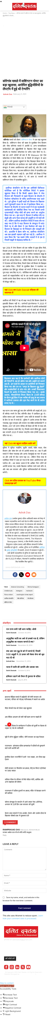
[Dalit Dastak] (24, 6)
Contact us (32, 976)
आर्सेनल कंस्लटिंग (8, 598)
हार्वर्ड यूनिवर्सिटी (12, 550)
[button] (7, 986)
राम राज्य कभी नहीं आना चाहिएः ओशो (21, 629)
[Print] (30, 101)
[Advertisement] (24, 53)
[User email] (33, 574)
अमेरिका (42, 547)
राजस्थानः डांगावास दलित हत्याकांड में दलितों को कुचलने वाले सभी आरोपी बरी (25, 746)
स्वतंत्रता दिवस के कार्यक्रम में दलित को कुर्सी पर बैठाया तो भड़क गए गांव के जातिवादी (25, 726)
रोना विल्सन (30, 598)
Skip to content (7, 983)
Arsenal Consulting (17, 587)
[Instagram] (12, 967)
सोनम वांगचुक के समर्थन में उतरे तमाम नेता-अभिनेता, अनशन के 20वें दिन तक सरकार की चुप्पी (23, 803)
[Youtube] (27, 574)
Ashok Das (7, 94)
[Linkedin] (17, 967)
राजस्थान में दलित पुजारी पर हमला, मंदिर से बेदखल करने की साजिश (25, 791)
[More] (37, 101)
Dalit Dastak (11, 633)
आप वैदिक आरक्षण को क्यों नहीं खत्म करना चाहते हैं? (23, 717)
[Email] (24, 101)
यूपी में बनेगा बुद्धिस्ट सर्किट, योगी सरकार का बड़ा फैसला (24, 737)
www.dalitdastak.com (15, 567)
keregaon (19, 591)
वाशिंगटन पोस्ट (26, 139)
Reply (4, 835)
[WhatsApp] (18, 101)
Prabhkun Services (27, 974)
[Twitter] (11, 101)
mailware (29, 591)
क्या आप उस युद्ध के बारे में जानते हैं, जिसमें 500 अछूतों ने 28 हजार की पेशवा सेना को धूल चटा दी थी (25, 654)
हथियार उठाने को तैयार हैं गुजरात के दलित (23, 676)
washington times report (25, 595)
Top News (7, 22)
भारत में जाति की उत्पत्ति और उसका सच (22, 667)
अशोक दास (8, 518)
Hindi (10, 107)
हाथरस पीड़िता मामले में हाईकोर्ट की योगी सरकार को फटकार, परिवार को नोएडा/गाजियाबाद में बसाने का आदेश (25, 698)
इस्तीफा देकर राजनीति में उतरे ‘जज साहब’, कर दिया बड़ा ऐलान (25, 758)
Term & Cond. (23, 976)
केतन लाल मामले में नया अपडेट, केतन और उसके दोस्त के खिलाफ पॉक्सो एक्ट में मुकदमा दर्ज (25, 814)
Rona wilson (8, 595)
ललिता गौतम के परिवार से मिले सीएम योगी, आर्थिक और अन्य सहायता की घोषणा (24, 780)
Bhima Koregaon (33, 587)
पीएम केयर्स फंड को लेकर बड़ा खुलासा (18, 708)
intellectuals (8, 591)
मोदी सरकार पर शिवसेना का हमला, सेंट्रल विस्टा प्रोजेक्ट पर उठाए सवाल (25, 769)
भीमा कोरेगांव (20, 598)
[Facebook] (5, 101)
